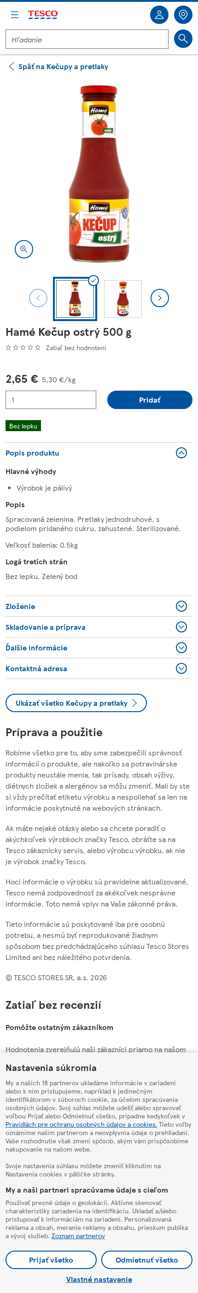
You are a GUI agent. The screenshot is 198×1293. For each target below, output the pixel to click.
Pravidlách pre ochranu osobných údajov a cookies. (81, 1124)
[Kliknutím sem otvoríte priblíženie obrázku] (24, 249)
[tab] (75, 299)
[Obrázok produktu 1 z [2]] (99, 174)
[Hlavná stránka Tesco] (43, 15)
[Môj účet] (159, 15)
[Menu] (15, 15)
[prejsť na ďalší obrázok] (160, 298)
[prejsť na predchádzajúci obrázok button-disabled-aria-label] (38, 298)
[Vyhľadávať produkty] (183, 38)
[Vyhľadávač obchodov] (183, 15)
